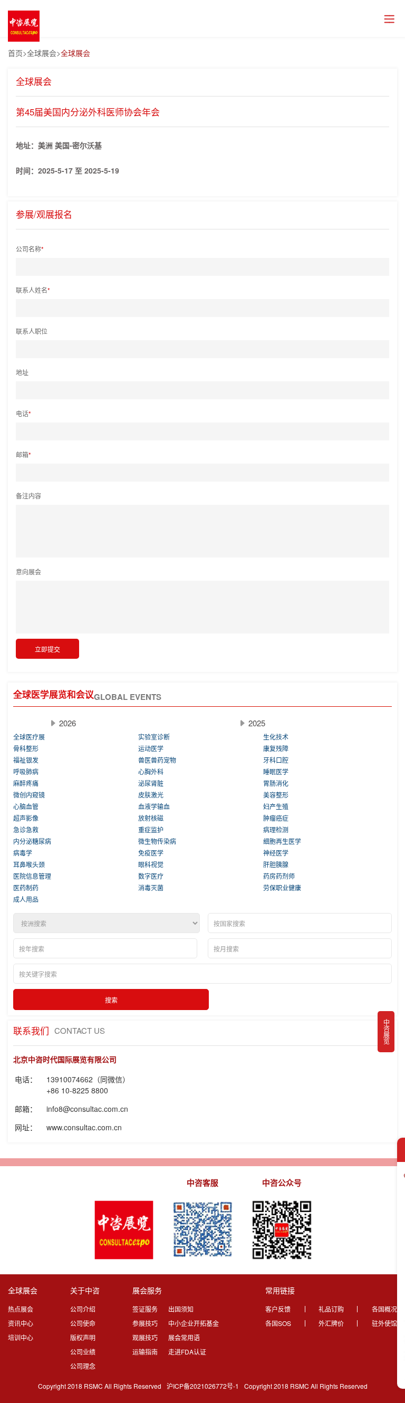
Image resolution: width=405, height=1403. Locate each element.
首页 (15, 52)
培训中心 (20, 1337)
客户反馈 (278, 1308)
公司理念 (82, 1365)
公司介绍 (82, 1308)
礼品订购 (331, 1308)
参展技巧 (145, 1323)
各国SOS (278, 1323)
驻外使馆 (384, 1323)
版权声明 (82, 1337)
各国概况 (384, 1308)
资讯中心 (20, 1323)
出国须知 (181, 1308)
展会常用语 (184, 1337)
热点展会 (20, 1308)
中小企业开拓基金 (193, 1323)
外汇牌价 (331, 1323)
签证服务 (145, 1308)
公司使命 (82, 1323)
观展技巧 (145, 1337)
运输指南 (145, 1351)
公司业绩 (82, 1351)
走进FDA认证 (187, 1351)
